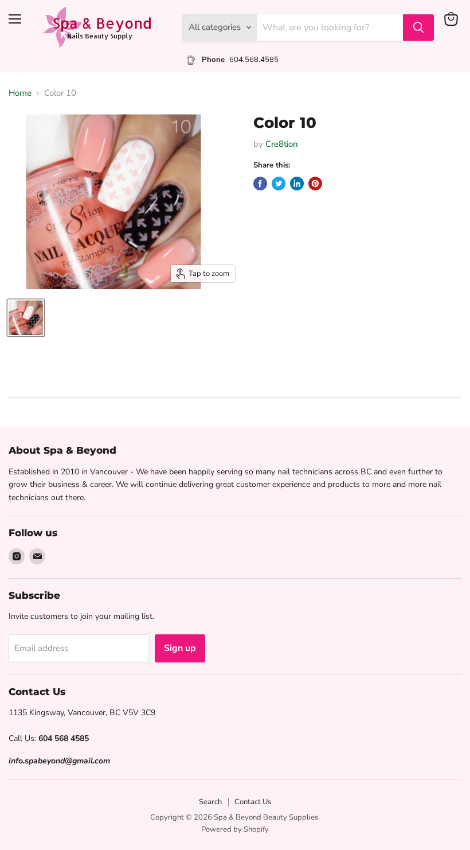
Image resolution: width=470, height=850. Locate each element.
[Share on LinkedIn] (297, 183)
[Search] (418, 27)
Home (20, 93)
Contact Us (252, 802)
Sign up (180, 648)
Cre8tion (281, 144)
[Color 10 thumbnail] (25, 317)
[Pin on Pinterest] (315, 183)
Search (210, 802)
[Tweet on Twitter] (278, 183)
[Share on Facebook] (260, 183)
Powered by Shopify (235, 829)
